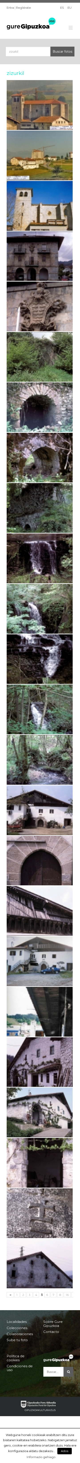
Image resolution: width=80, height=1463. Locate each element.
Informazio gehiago (41, 1457)
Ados (64, 1451)
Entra (10, 7)
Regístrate (23, 7)
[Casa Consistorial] (40, 256)
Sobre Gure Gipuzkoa (53, 1324)
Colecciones (17, 1328)
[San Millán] (40, 206)
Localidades (17, 1322)
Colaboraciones (20, 1334)
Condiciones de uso (20, 1368)
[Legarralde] (40, 1112)
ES (62, 7)
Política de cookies (15, 1358)
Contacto (51, 1332)
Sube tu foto (17, 1340)
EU (70, 7)
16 (67, 1295)
